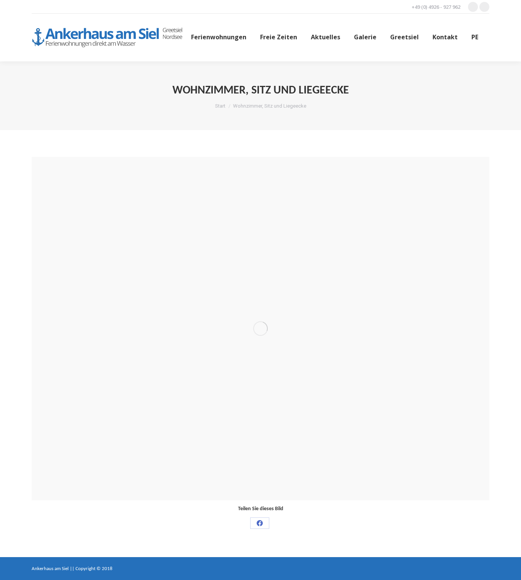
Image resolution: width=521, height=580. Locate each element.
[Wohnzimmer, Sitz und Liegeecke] (260, 328)
